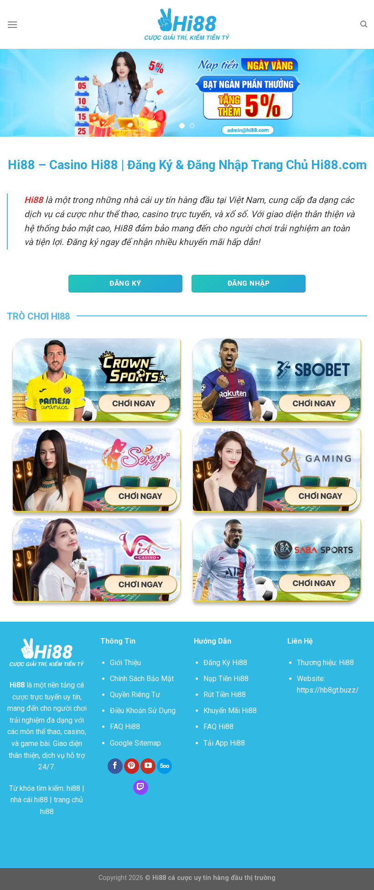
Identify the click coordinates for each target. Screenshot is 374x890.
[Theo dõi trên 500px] (164, 766)
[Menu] (12, 24)
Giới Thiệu (125, 662)
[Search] (363, 24)
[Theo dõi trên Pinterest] (131, 766)
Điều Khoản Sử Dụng (143, 710)
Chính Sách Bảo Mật (142, 678)
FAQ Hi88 (125, 726)
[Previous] (19, 93)
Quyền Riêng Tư (135, 694)
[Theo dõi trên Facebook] (115, 766)
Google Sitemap (135, 743)
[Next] (355, 93)
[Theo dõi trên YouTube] (148, 766)
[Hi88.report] (187, 24)
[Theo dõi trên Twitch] (140, 787)
